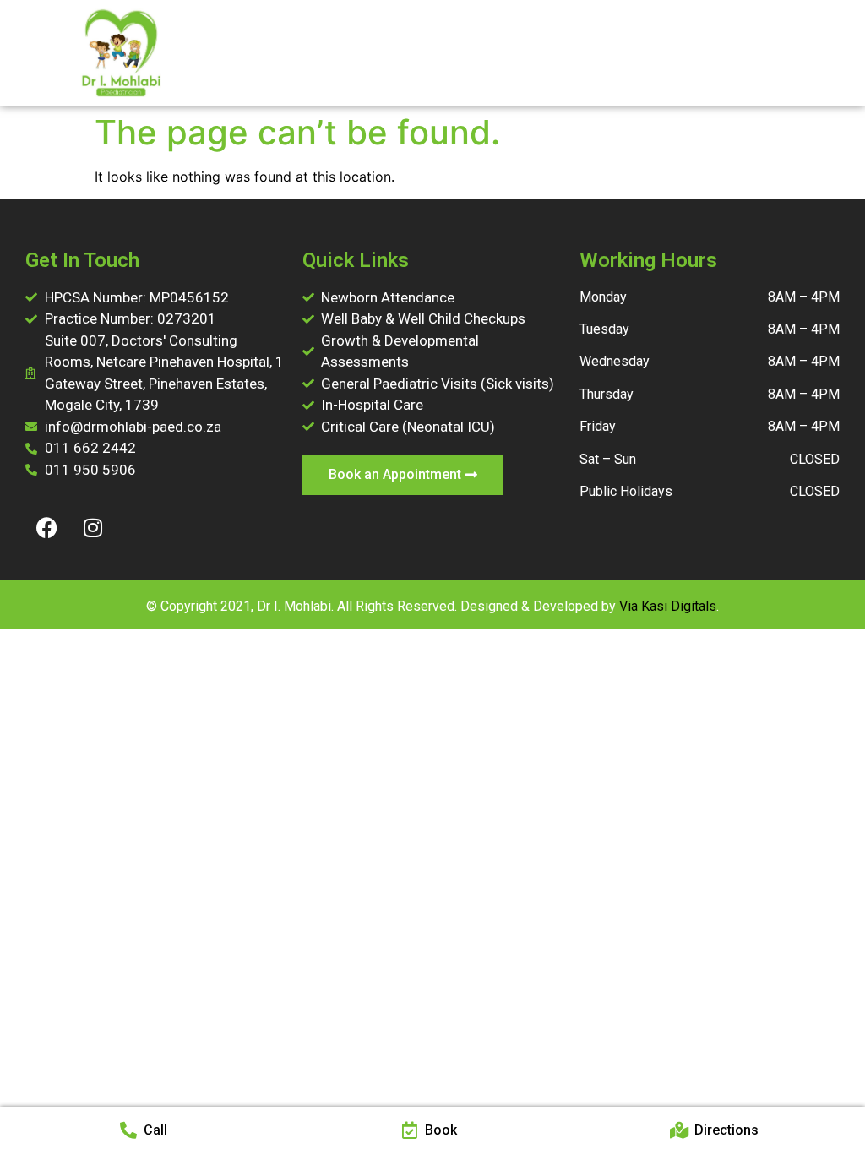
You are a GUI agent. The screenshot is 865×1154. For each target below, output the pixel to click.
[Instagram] (93, 527)
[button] (767, 53)
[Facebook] (46, 527)
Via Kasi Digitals (667, 606)
